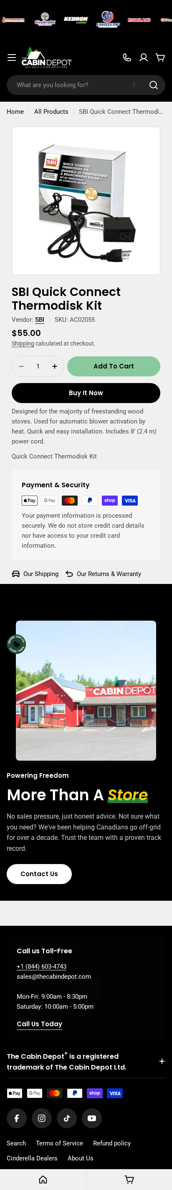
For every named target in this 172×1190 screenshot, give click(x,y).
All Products (51, 111)
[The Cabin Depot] (43, 20)
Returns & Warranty (114, 574)
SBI (39, 319)
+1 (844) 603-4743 (41, 966)
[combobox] (86, 85)
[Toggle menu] (12, 58)
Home (15, 111)
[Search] (154, 85)
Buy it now (86, 392)
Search (16, 1143)
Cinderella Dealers (32, 1158)
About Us (81, 1158)
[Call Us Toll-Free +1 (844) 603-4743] (127, 58)
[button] (134, 85)
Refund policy (112, 1143)
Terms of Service (59, 1143)
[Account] (144, 58)
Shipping (23, 343)
